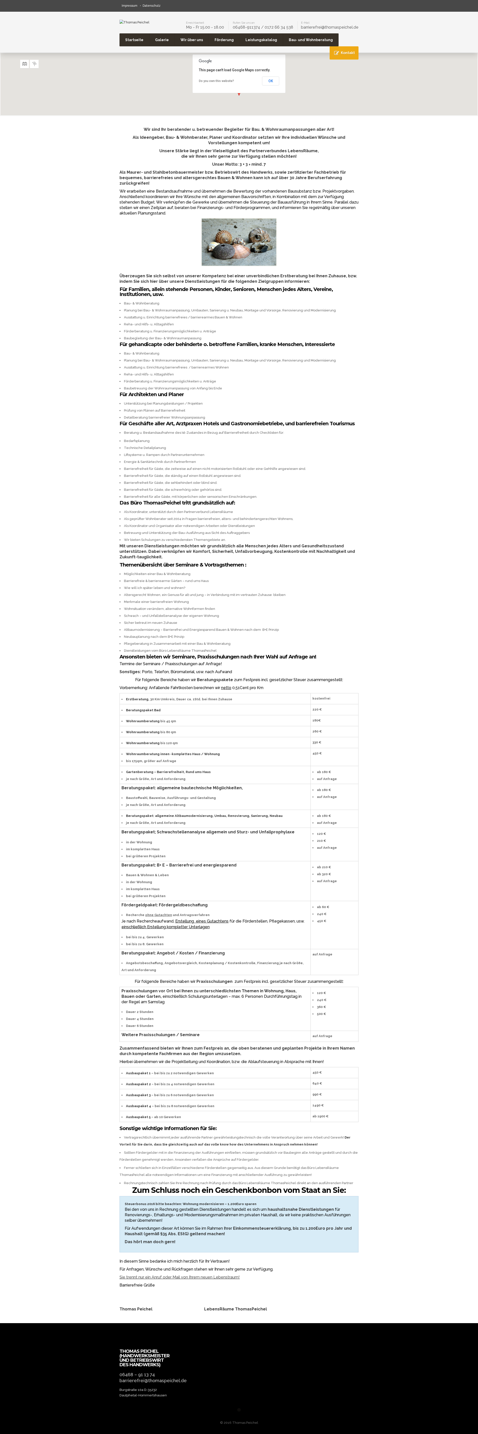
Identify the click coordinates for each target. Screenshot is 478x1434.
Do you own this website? (216, 81)
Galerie (162, 40)
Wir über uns (191, 40)
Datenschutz (152, 5)
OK (270, 81)
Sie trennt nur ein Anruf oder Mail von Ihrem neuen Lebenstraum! (180, 1277)
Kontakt (348, 53)
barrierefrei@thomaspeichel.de (329, 27)
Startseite (134, 40)
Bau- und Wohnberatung (311, 40)
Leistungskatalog (261, 40)
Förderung (224, 40)
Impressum (129, 5)
